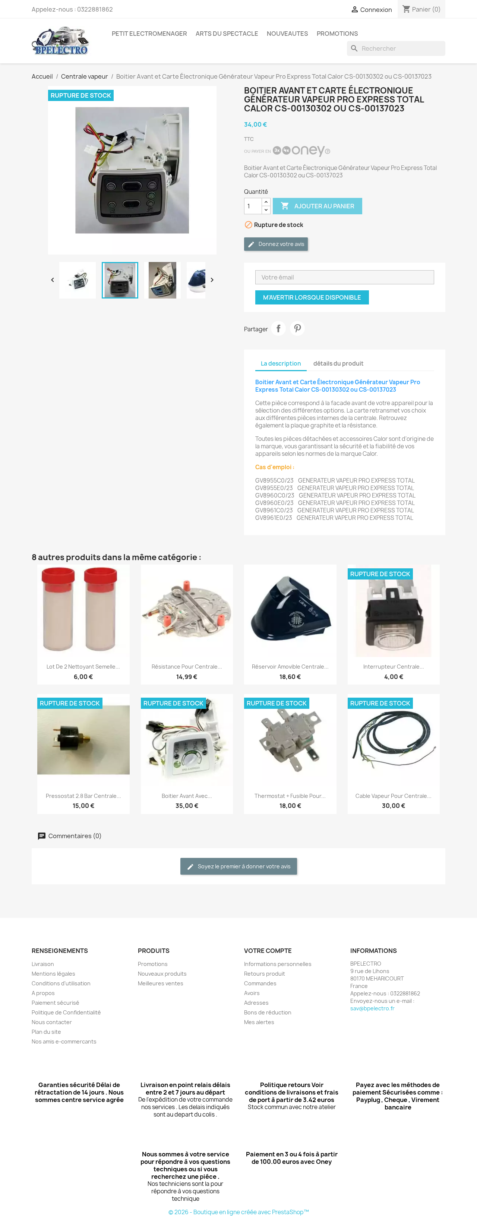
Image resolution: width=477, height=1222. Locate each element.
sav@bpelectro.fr (372, 1008)
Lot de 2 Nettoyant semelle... (83, 666)
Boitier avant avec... (187, 795)
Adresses (256, 1002)
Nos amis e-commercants (64, 1041)
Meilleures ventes (160, 983)
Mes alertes (259, 1022)
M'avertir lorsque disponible (312, 297)
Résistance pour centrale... (187, 666)
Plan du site (46, 1031)
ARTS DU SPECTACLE (227, 33)
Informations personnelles (278, 963)
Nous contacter (52, 1022)
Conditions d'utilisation (61, 983)
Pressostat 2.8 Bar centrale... (83, 795)
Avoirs (252, 993)
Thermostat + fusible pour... (290, 795)
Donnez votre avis (281, 243)
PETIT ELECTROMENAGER (149, 33)
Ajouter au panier (317, 205)
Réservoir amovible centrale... (290, 666)
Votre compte (268, 951)
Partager (278, 328)
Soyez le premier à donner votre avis (244, 866)
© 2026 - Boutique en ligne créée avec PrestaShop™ (238, 1212)
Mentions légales (53, 973)
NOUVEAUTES (287, 33)
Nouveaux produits (162, 973)
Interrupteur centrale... (393, 666)
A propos (43, 993)
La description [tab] (281, 363)
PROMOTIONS (337, 33)
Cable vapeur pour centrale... (394, 795)
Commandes (260, 983)
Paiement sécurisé (55, 1002)
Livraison (43, 963)
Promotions (153, 963)
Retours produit (264, 973)
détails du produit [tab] (338, 363)
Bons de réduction (267, 1012)
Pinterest (297, 328)
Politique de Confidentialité (66, 1012)
